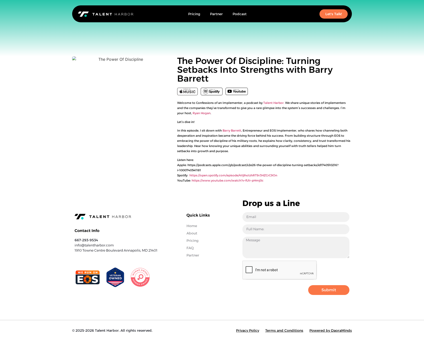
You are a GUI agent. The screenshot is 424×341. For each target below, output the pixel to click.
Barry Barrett (232, 130)
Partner (216, 14)
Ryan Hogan (202, 113)
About (191, 233)
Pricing (194, 14)
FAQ (190, 248)
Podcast (240, 14)
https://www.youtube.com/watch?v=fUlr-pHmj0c (228, 180)
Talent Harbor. (273, 103)
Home (191, 226)
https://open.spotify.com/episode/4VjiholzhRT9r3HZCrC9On (233, 175)
